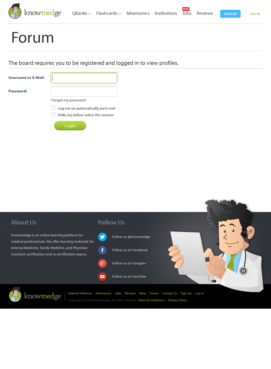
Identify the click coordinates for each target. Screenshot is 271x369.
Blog (142, 293)
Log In (199, 293)
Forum (154, 293)
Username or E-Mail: (26, 77)
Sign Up (186, 293)
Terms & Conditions (151, 300)
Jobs (186, 13)
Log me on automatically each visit (86, 108)
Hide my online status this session (85, 114)
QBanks (80, 13)
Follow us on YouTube (129, 276)
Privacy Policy (177, 300)
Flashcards (107, 13)
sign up (230, 13)
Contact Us (169, 293)
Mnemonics (138, 13)
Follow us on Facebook (130, 250)
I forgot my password (68, 99)
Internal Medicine (80, 293)
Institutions (166, 13)
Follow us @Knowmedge (131, 236)
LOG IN (255, 14)
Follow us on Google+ (129, 263)
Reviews (205, 13)
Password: (17, 90)
